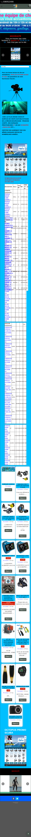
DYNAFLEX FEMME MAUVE (7, 456)
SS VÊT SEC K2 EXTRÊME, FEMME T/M (8, 317)
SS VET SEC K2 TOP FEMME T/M (7, 271)
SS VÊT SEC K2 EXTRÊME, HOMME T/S (8, 289)
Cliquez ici (8, 489)
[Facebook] (13, 798)
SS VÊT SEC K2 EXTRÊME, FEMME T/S (8, 308)
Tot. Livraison (8, 486)
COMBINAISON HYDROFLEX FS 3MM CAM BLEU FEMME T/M (8, 419)
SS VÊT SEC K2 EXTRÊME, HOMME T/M (8, 298)
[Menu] (1, 7)
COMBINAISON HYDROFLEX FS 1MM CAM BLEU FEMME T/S (8, 331)
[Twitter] (17, 798)
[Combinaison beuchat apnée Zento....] (15, 784)
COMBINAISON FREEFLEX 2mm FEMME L (8, 375)
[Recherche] (28, 11)
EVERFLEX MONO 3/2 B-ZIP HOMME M (9, 271)
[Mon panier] (28, 6)
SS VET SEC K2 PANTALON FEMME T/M (8, 280)
